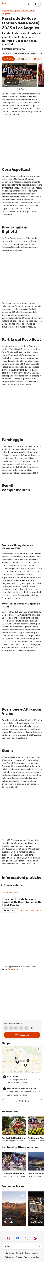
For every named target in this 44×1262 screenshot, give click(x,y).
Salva (10, 59)
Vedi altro (24, 1101)
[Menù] (37, 4)
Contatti (19, 1253)
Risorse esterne (13, 885)
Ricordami (24, 1035)
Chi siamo (10, 1253)
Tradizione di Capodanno (24, 53)
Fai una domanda (10, 892)
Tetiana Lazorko (15, 969)
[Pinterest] (35, 1238)
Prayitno (24, 89)
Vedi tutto (11, 82)
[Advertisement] (22, 141)
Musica (6, 53)
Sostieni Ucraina (31, 1253)
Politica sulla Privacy (13, 1257)
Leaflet (17, 1072)
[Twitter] (26, 1238)
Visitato (25, 59)
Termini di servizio (31, 1257)
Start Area (11, 911)
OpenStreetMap (28, 1072)
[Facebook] (18, 1238)
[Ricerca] (29, 4)
